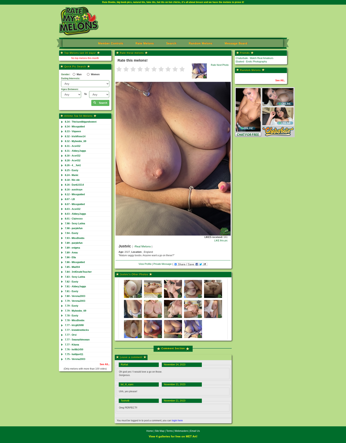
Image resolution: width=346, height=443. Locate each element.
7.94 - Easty (71, 233)
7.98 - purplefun (73, 228)
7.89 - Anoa (71, 252)
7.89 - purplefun (73, 243)
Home (149, 431)
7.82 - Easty (71, 281)
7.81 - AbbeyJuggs (75, 286)
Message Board (236, 43)
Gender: (65, 74)
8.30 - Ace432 (72, 155)
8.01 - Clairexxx (74, 218)
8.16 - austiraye (73, 189)
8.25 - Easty (71, 170)
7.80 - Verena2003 (75, 296)
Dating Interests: (70, 78)
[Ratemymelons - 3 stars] (133, 69)
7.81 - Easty (71, 291)
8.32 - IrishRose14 (75, 136)
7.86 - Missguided (75, 262)
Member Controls (110, 43)
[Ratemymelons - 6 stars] (154, 69)
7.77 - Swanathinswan (77, 339)
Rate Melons (145, 43)
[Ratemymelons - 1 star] (119, 69)
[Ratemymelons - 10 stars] (182, 69)
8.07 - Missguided (75, 204)
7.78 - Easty (71, 315)
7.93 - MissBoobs (74, 238)
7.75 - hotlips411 (74, 354)
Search (171, 43)
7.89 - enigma (72, 247)
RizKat (124, 364)
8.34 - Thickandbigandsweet (81, 121)
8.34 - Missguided (75, 126)
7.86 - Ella (70, 257)
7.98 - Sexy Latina (75, 223)
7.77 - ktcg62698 (74, 325)
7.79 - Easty (71, 305)
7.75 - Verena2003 (75, 359)
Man (78, 74)
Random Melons (200, 43)
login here (177, 420)
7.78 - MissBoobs (74, 320)
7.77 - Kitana (72, 344)
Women (95, 74)
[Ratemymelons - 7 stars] (161, 69)
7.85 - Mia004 (72, 267)
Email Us (195, 431)
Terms (169, 431)
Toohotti (125, 400)
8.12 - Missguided (75, 194)
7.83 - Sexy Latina (75, 276)
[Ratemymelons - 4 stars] (140, 69)
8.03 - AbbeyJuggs (75, 213)
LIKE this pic (221, 240)
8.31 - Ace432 (72, 146)
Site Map (160, 431)
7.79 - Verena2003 (75, 301)
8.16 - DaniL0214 (74, 184)
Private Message (162, 264)
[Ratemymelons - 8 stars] (168, 69)
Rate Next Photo (220, 65)
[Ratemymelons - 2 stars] (126, 69)
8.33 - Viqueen (73, 131)
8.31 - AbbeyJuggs (75, 150)
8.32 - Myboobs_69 (75, 141)
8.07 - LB (70, 199)
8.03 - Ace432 (72, 209)
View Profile (145, 264)
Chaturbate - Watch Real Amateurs (254, 58)
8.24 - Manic (71, 175)
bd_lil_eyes (127, 384)
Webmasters (181, 431)
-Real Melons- (143, 246)
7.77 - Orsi (70, 334)
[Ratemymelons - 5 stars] (147, 69)
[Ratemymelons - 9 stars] (175, 69)
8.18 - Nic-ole (72, 180)
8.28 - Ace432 (72, 160)
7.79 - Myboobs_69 (75, 310)
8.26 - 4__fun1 (73, 165)
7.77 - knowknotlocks (77, 330)
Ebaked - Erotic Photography (251, 61)
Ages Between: (69, 89)
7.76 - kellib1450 (74, 349)
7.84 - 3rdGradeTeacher (78, 271)
